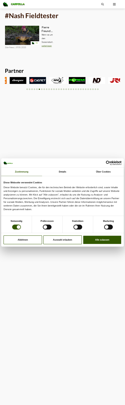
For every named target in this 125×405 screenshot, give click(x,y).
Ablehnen (23, 239)
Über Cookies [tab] (103, 171)
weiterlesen (47, 46)
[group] (15, 80)
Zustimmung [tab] (22, 171)
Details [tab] (62, 171)
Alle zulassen (102, 239)
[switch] (47, 227)
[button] (27, 89)
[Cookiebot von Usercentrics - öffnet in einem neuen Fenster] (108, 163)
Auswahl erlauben (62, 239)
